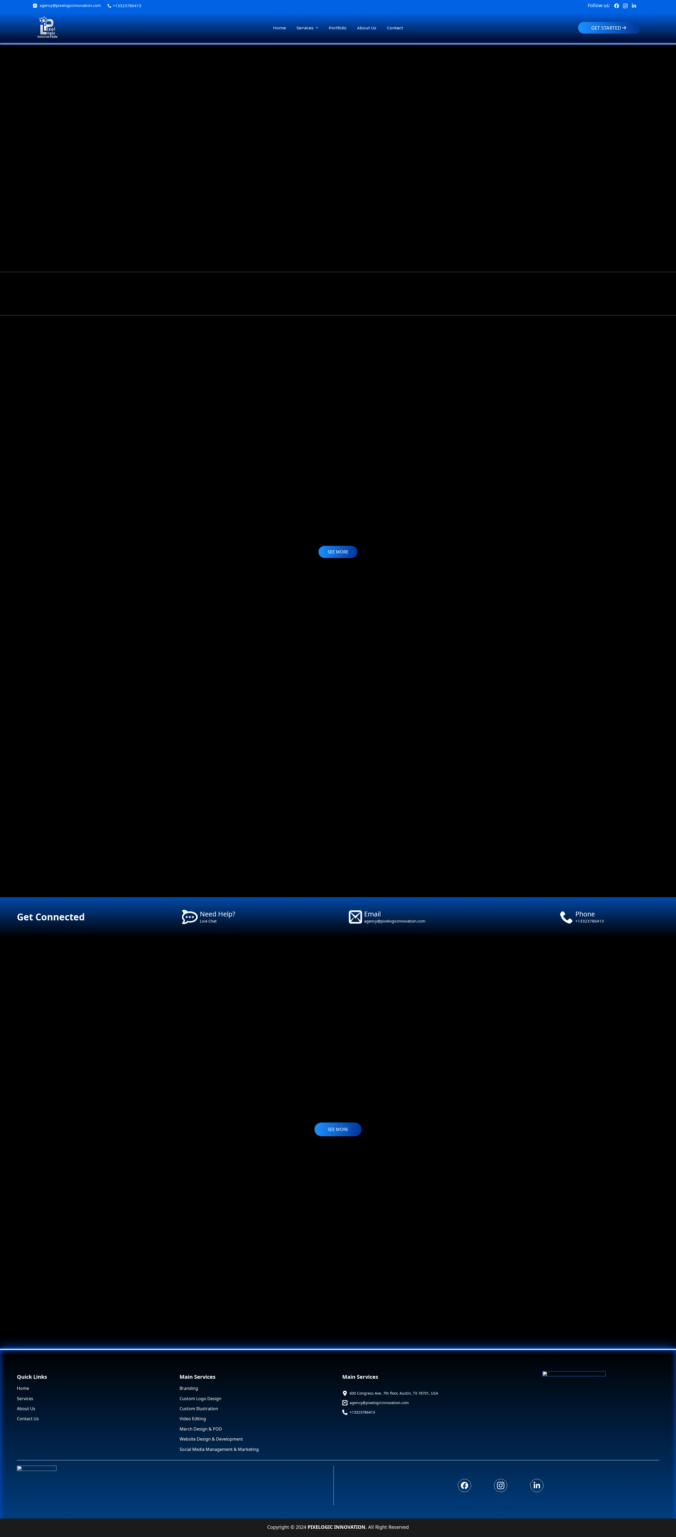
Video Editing (193, 1419)
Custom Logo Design (200, 1398)
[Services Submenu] (318, 28)
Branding (189, 1388)
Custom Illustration (199, 1409)
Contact (395, 27)
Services (305, 27)
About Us (366, 27)
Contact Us (28, 1419)
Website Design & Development (211, 1439)
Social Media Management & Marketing (219, 1449)
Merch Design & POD (201, 1429)
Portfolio (337, 27)
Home (279, 27)
